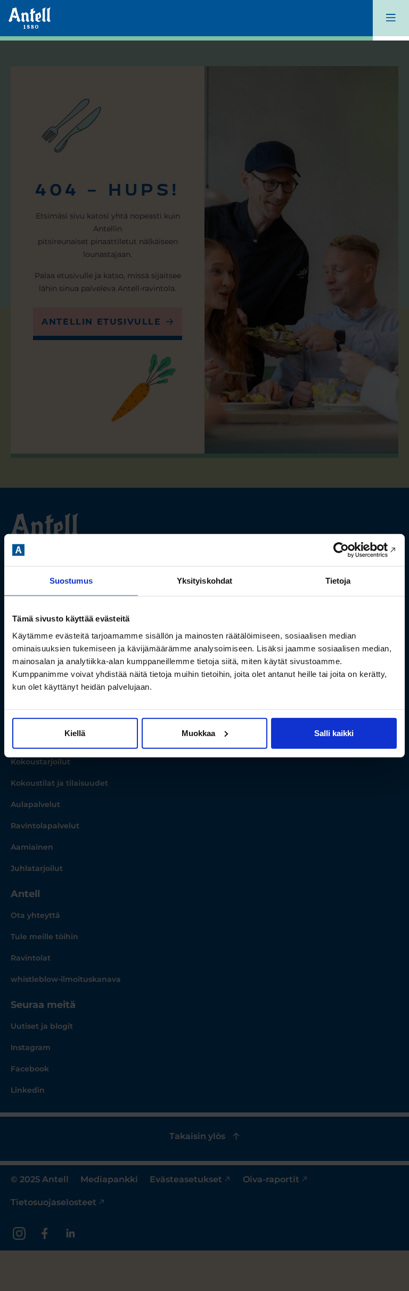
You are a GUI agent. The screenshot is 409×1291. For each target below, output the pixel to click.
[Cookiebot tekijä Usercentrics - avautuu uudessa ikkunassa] (350, 550)
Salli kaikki (334, 732)
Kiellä (74, 732)
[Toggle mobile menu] (391, 20)
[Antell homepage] (30, 18)
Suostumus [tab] (71, 580)
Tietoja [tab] (338, 580)
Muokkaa (198, 732)
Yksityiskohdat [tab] (204, 580)
